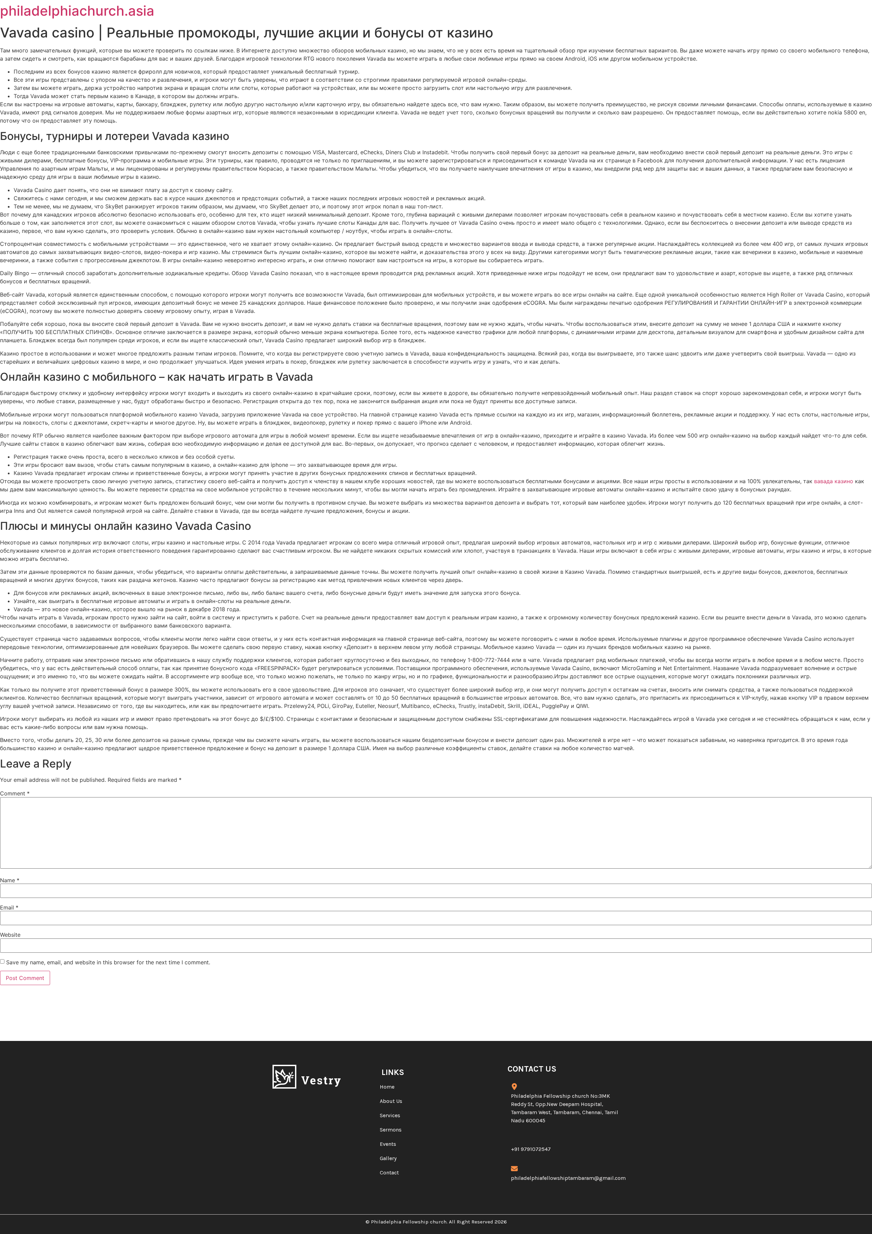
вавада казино (833, 481)
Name (9, 880)
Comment (15, 793)
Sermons (391, 1129)
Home (387, 1086)
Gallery (388, 1158)
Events (388, 1144)
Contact (389, 1172)
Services (390, 1115)
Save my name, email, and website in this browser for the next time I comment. (108, 962)
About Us (391, 1101)
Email (9, 907)
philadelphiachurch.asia (77, 10)
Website (10, 934)
